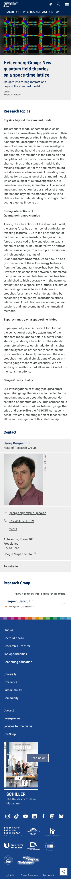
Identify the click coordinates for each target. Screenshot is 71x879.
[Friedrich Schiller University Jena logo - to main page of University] (10, 4)
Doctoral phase (14, 638)
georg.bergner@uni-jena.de (27, 513)
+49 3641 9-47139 (21, 521)
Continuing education (18, 662)
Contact (9, 710)
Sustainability (13, 690)
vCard (13, 529)
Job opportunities (15, 654)
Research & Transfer (17, 646)
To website (11, 566)
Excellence (10, 682)
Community (11, 698)
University (10, 674)
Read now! (38, 758)
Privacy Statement (29, 875)
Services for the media (18, 726)
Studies (8, 630)
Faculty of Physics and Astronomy (33, 12)
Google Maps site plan (20, 554)
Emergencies (12, 718)
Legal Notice (10, 875)
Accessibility (49, 875)
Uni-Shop (10, 734)
